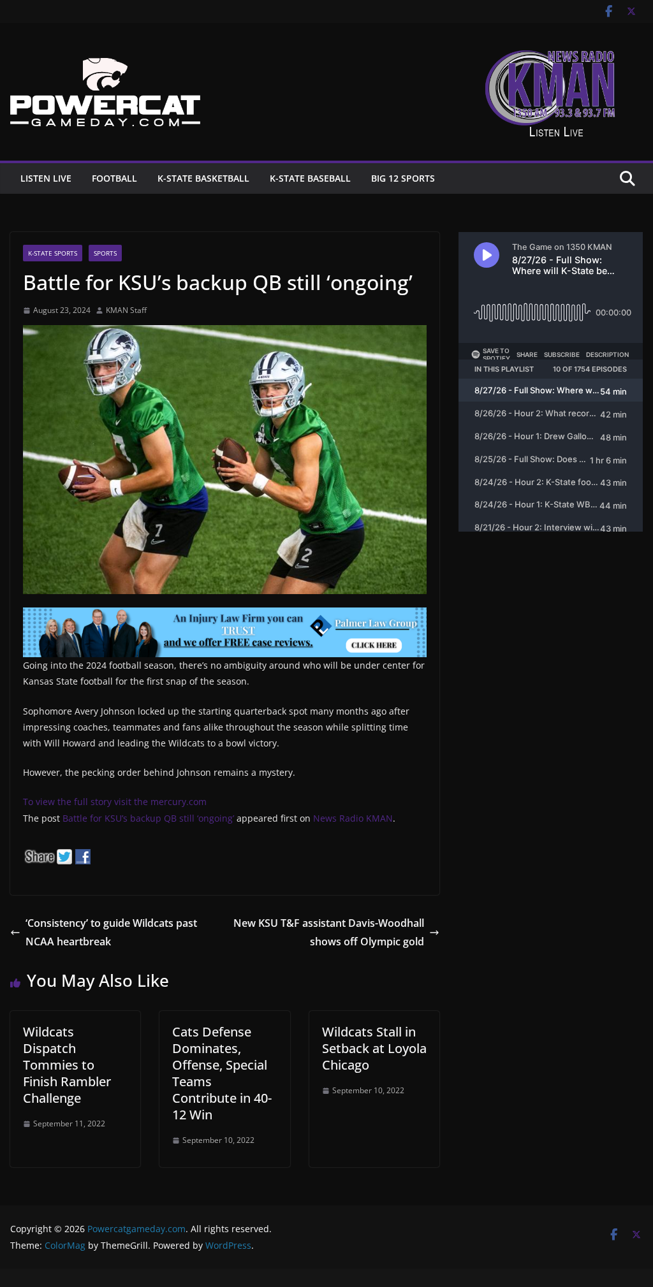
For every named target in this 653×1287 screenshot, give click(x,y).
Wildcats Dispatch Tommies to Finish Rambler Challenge (67, 1065)
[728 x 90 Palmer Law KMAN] (225, 616)
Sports (105, 253)
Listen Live (45, 178)
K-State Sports (52, 253)
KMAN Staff (126, 310)
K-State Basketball (203, 178)
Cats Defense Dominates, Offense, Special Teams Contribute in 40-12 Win (222, 1073)
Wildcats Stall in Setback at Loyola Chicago (374, 1048)
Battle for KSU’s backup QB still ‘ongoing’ (148, 818)
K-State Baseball (310, 178)
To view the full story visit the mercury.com (115, 802)
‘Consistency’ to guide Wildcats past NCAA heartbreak (111, 932)
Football (114, 178)
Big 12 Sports (403, 178)
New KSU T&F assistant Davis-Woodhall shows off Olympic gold (328, 932)
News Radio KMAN (353, 818)
